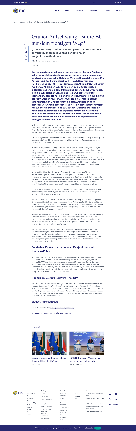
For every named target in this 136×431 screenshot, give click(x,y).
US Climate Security (63, 418)
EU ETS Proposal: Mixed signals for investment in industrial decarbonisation (85, 359)
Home (57, 11)
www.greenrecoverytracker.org (62, 308)
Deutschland (63, 410)
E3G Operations (45, 418)
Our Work (79, 11)
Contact (119, 11)
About (66, 11)
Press (76, 394)
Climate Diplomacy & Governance (46, 400)
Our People (94, 11)
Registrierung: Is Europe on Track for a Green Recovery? (53, 313)
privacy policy (89, 428)
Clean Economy (45, 396)
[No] (134, 428)
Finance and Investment (63, 403)
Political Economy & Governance (46, 415)
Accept (97, 428)
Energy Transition (45, 404)
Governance (30, 412)
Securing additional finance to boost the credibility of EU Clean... (49, 359)
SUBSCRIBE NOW (18, 2)
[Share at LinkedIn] (26, 48)
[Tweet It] (26, 52)
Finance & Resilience (46, 406)
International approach (30, 399)
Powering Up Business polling (94, 411)
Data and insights (90, 391)
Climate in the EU (64, 407)
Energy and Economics (63, 399)
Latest (107, 11)
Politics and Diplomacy (63, 394)
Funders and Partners (30, 408)
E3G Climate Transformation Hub (95, 398)
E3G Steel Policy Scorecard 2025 (94, 404)
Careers (43, 394)
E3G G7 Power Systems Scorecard (95, 401)
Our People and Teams (47, 391)
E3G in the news (77, 397)
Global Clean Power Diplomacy (46, 410)
